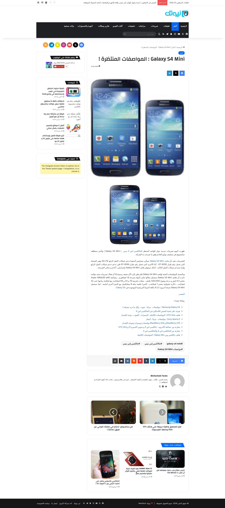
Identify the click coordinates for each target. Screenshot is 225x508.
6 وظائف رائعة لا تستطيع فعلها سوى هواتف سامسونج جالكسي (52, 103)
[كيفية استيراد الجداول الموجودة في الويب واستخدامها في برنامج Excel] (73, 92)
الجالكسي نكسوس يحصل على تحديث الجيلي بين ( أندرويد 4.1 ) (108, 482)
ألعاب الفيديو (118, 26)
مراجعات (142, 26)
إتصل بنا (54, 503)
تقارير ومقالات (103, 26)
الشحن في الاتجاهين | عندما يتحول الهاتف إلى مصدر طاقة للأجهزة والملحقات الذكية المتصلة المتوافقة (119, 3)
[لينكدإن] (169, 73)
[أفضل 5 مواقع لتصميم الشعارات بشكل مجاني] (73, 128)
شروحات (154, 26)
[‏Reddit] (133, 361)
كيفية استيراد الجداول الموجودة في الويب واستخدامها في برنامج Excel (53, 91)
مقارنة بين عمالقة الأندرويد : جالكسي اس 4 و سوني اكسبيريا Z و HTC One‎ (149, 327)
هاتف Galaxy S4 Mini (159, 261)
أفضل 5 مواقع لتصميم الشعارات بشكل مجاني (55, 127)
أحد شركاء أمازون (65, 503)
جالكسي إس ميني (131, 343)
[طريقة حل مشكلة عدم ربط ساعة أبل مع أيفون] (73, 117)
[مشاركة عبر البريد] (121, 361)
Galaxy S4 (120, 287)
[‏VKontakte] (127, 361)
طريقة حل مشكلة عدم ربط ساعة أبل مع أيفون (54, 115)
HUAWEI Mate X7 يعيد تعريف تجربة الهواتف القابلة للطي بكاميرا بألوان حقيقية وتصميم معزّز (138, 471)
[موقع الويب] (166, 386)
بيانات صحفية (69, 26)
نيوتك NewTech (145, 503)
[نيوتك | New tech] (177, 14)
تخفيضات (131, 26)
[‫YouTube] (69, 44)
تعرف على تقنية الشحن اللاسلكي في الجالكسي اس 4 (158, 311)
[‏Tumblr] (146, 361)
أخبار (175, 26)
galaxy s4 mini (174, 343)
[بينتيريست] (140, 361)
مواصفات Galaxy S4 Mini (169, 349)
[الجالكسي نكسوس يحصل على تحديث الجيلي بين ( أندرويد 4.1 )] (105, 464)
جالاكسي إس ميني (153, 343)
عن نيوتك (77, 503)
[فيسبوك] (182, 73)
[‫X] (175, 73)
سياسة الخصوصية (43, 503)
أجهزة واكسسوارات (85, 26)
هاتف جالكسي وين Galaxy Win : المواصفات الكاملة (159, 335)
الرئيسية (184, 26)
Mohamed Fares (159, 376)
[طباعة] (115, 361)
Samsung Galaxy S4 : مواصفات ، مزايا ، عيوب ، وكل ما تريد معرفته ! (151, 307)
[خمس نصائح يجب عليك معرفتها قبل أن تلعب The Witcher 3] (170, 459)
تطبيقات (167, 26)
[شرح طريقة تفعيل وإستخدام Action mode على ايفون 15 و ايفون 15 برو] (73, 139)
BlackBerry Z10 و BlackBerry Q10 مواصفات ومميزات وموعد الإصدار (151, 323)
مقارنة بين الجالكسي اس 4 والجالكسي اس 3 (161, 331)
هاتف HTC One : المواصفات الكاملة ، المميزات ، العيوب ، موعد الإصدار (150, 315)
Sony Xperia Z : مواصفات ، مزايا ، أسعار (163, 319)
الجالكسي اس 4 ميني (132, 251)
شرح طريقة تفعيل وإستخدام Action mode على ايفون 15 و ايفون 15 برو (52, 138)
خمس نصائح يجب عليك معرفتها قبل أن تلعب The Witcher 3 (170, 471)
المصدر (182, 294)
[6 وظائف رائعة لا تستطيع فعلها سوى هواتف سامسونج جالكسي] (73, 105)
